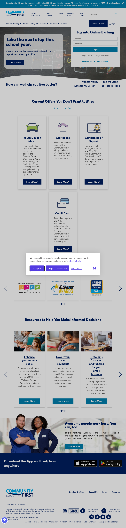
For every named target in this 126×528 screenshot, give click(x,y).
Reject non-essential (58, 268)
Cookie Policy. (75, 261)
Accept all (37, 268)
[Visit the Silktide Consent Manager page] (94, 268)
